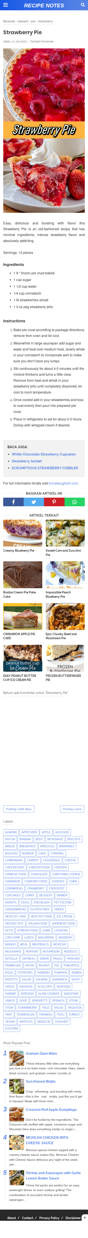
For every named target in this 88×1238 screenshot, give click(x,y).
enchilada (42, 902)
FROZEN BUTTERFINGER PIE (63, 678)
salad (26, 979)
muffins (32, 951)
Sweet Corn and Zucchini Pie (63, 553)
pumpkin (60, 972)
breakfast (27, 846)
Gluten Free (40, 909)
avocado (62, 832)
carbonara (14, 860)
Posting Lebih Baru (19, 809)
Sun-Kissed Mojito (41, 1081)
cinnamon (12, 881)
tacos (58, 1007)
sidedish (27, 993)
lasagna (61, 930)
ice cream (64, 916)
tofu (60, 1014)
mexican (59, 944)
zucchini (11, 1028)
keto (9, 930)
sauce (10, 986)
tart (8, 1014)
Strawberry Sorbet (27, 461)
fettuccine (63, 902)
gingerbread (15, 909)
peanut (44, 965)
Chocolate (39, 874)
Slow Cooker (48, 993)
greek (59, 909)
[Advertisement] (44, 1229)
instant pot (14, 923)
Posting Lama (72, 809)
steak (73, 1000)
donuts (11, 902)
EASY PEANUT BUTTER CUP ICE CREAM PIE (19, 678)
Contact (27, 1218)
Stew (9, 1007)
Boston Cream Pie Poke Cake (19, 594)
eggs (25, 902)
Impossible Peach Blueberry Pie (58, 594)
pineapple (71, 965)
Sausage (26, 986)
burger (28, 853)
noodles (70, 951)
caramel (57, 853)
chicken (60, 867)
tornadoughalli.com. (64, 483)
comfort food (36, 881)
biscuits (74, 839)
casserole (51, 860)
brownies (66, 846)
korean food (27, 930)
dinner (62, 895)
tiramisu (45, 1014)
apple (46, 832)
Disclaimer (73, 1218)
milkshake (13, 951)
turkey (74, 1014)
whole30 (43, 1021)
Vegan (10, 1021)
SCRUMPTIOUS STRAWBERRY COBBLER (45, 468)
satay (75, 979)
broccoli (47, 846)
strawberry (27, 1007)
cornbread (14, 888)
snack (10, 1000)
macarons (46, 937)
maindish (65, 937)
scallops (44, 986)
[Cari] (83, 4)
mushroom (51, 951)
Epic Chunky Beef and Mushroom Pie (61, 636)
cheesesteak (39, 867)
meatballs (40, 944)
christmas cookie (66, 874)
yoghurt (61, 1021)
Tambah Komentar (42, 41)
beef (39, 839)
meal (24, 944)
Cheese (70, 860)
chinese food (15, 874)
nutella (11, 958)
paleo (57, 958)
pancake (73, 958)
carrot (33, 860)
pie (56, 965)
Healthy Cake (15, 916)
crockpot (57, 888)
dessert (45, 895)
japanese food (63, 923)
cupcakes (13, 895)
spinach (58, 1000)
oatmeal (28, 958)
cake (42, 853)
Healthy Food (41, 916)
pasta (29, 965)
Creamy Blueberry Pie (18, 550)
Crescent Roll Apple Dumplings (51, 1109)
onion (44, 958)
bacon (10, 839)
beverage (55, 839)
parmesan (13, 965)
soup (23, 1000)
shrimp (10, 993)
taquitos (75, 1007)
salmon (41, 979)
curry (30, 895)
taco (45, 1007)
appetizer (29, 832)
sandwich (59, 979)
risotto (11, 979)
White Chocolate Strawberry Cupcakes (44, 454)
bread (10, 846)
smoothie (71, 993)
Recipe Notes (44, 5)
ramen (77, 972)
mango (10, 944)
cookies (58, 881)
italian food (37, 923)
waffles (26, 1021)
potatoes (25, 972)
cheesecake (14, 867)
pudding (43, 972)
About (11, 1218)
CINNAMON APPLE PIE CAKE (19, 636)
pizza (9, 972)
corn (73, 881)
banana (25, 839)
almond (11, 832)
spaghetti (39, 1000)
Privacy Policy (49, 1218)
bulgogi (11, 853)
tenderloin (25, 1014)
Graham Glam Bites (41, 1053)
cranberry (35, 888)
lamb (46, 930)
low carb (12, 937)
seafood (63, 986)
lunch (29, 937)
